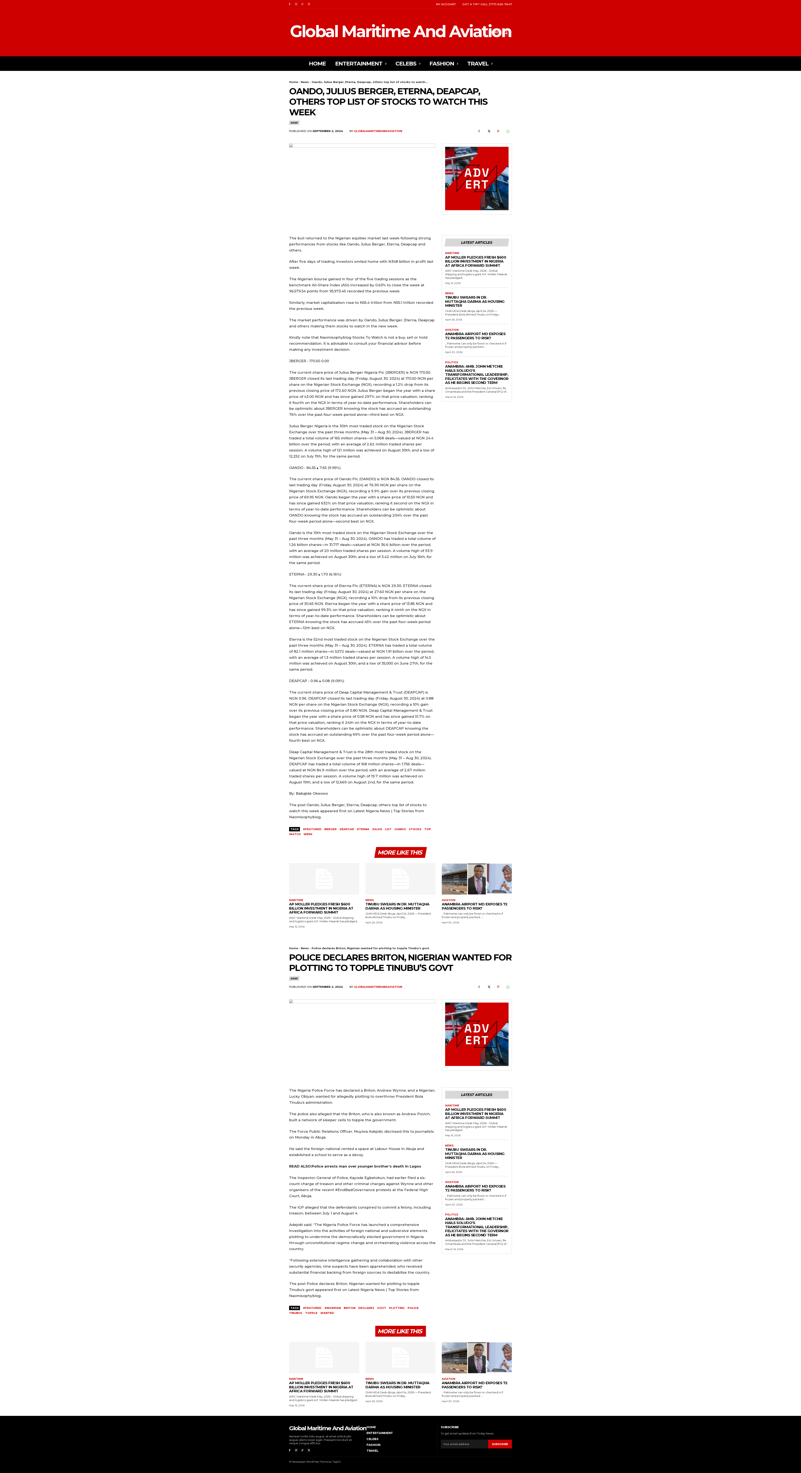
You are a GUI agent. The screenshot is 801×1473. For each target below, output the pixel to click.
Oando (400, 829)
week (308, 834)
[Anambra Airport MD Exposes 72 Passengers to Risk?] (477, 879)
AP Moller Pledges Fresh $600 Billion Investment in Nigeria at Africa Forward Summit (475, 261)
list (388, 829)
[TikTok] (302, 4)
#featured (312, 829)
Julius (377, 829)
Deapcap (347, 829)
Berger (330, 829)
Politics (451, 362)
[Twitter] (309, 4)
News (305, 82)
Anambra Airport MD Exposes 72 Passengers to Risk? (475, 336)
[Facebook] (289, 4)
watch (295, 834)
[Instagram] (296, 4)
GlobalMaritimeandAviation (378, 131)
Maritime (452, 253)
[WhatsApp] (508, 131)
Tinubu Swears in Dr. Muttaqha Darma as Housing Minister (475, 301)
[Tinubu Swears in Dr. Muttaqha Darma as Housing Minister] (400, 879)
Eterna (363, 829)
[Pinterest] (498, 131)
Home (293, 82)
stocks (415, 829)
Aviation (452, 329)
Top (427, 829)
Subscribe (500, 1444)
